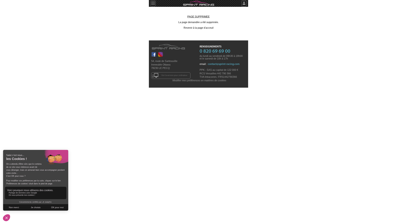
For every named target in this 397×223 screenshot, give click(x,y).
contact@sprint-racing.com (224, 64)
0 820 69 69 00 (215, 51)
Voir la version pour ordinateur (174, 75)
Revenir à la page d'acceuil (199, 27)
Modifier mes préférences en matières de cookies (199, 80)
